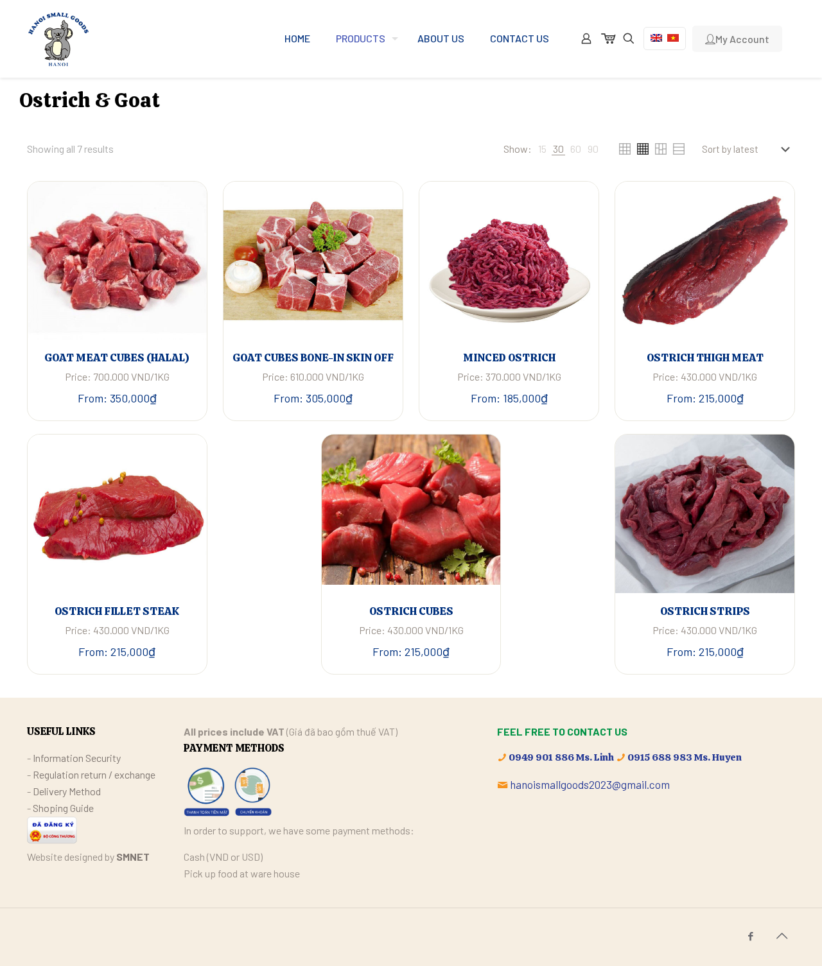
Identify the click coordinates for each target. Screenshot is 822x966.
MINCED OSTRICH (509, 357)
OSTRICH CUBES (411, 611)
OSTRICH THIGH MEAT (705, 357)
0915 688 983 (659, 757)
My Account (742, 39)
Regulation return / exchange (94, 774)
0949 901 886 (541, 757)
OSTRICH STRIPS (705, 611)
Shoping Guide (63, 808)
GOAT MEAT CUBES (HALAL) (116, 357)
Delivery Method (67, 791)
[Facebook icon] (750, 936)
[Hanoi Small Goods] (58, 38)
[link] (542, 149)
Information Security (77, 758)
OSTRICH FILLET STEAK (117, 611)
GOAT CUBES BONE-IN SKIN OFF (313, 357)
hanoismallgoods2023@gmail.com (590, 784)
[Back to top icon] (781, 935)
